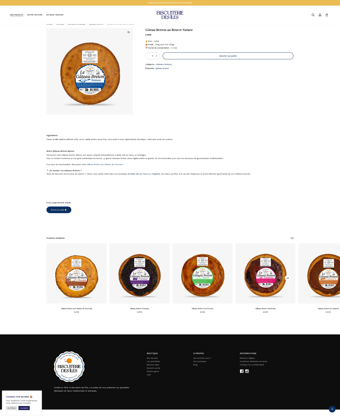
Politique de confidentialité (252, 365)
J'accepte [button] (24, 408)
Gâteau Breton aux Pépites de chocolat (105, 164)
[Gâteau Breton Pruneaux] (139, 273)
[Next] (287, 278)
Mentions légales (247, 358)
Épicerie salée (153, 365)
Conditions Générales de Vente (253, 361)
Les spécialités (153, 361)
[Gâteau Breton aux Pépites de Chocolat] (76, 273)
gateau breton (162, 68)
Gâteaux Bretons (164, 64)
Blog (195, 365)
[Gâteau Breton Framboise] (265, 273)
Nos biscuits (152, 358)
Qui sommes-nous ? (202, 358)
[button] (128, 32)
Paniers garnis (153, 371)
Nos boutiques (199, 361)
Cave (149, 375)
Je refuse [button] (12, 408)
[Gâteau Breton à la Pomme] (202, 273)
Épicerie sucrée (153, 368)
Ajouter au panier (228, 56)
